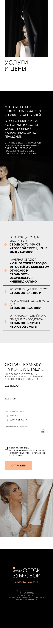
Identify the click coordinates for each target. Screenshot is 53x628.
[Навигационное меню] (49, 4)
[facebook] (21, 609)
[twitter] (26, 609)
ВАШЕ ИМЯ (10, 399)
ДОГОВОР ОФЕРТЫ (26, 582)
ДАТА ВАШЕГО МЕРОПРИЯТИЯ (16, 427)
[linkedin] (32, 609)
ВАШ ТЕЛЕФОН (12, 386)
